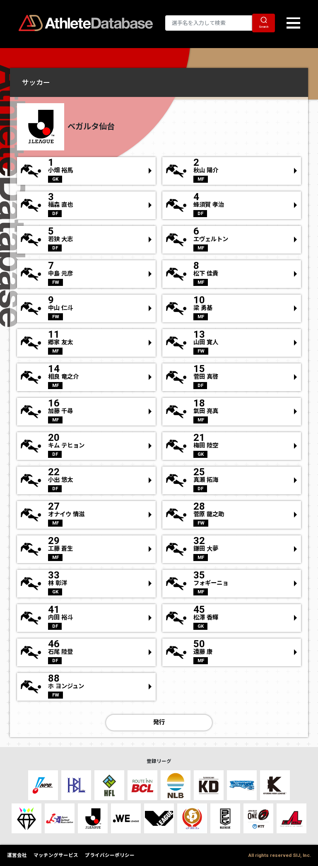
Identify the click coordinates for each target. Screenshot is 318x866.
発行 (159, 722)
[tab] (159, 82)
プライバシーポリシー (110, 855)
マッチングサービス (56, 855)
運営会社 (17, 855)
